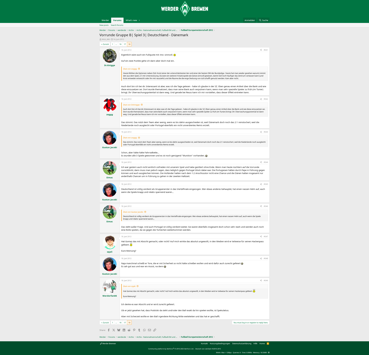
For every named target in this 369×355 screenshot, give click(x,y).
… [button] (116, 44)
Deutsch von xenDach (208, 349)
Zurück (106, 44)
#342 (266, 99)
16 (120, 44)
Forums (117, 20)
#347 (266, 236)
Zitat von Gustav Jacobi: (133, 212)
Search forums (117, 25)
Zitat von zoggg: (130, 69)
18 (129, 44)
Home (262, 343)
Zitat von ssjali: (129, 286)
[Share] (261, 50)
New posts (104, 25)
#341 (266, 50)
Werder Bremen (109, 343)
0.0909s (249, 352)
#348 (266, 258)
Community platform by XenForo (171, 349)
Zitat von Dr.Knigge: (131, 104)
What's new (131, 20)
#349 (266, 280)
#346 (266, 206)
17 (125, 44)
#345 (266, 184)
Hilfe (255, 343)
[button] (139, 20)
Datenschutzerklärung (241, 343)
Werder (105, 20)
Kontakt (204, 343)
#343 (266, 132)
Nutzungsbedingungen (220, 343)
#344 (266, 162)
